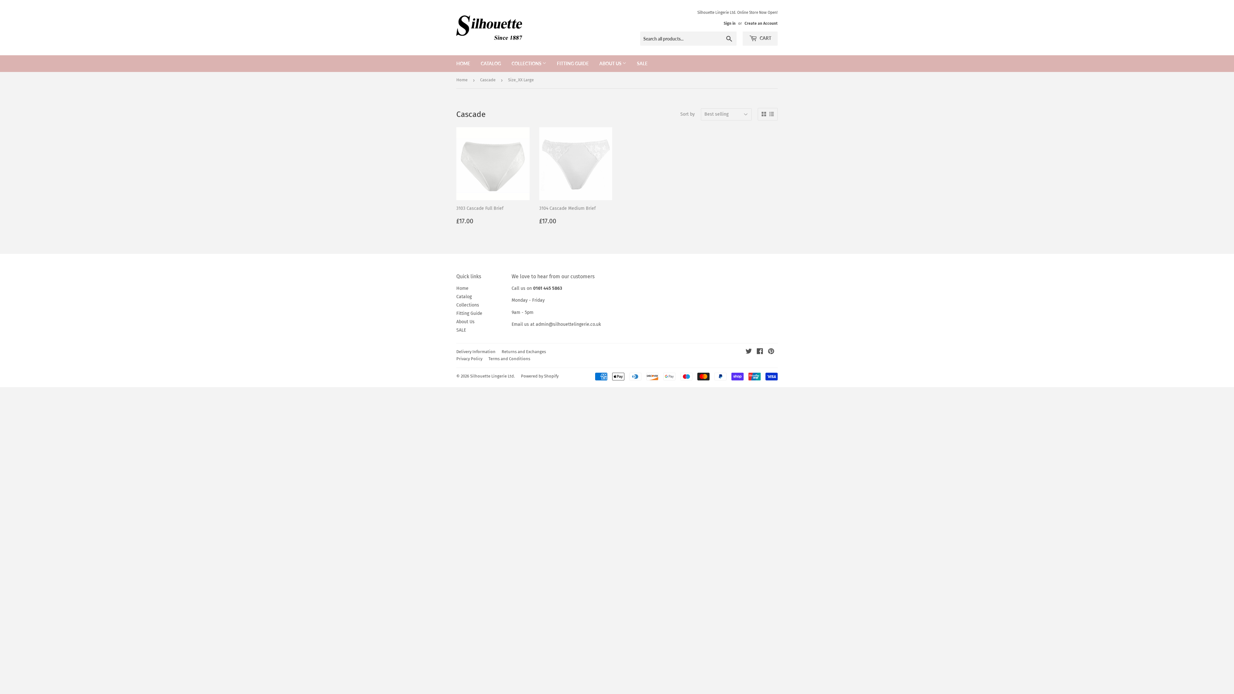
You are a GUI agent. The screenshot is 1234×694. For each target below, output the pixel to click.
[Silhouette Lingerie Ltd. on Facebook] (759, 352)
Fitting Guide (573, 63)
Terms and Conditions (509, 358)
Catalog (491, 63)
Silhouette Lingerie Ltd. (492, 376)
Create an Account (761, 23)
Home (463, 63)
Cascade (488, 79)
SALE (642, 63)
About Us (610, 63)
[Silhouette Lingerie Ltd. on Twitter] (749, 352)
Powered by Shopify (540, 376)
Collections (527, 63)
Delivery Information (476, 351)
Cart (765, 38)
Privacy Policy (469, 358)
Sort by (687, 114)
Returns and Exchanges (524, 351)
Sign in (730, 23)
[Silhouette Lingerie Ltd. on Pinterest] (771, 352)
